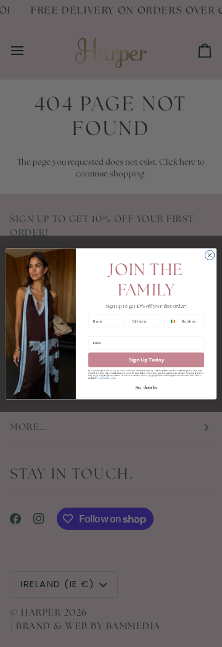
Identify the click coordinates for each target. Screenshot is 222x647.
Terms (113, 378)
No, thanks (146, 387)
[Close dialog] (209, 255)
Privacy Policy (104, 378)
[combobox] (173, 321)
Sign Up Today (146, 359)
